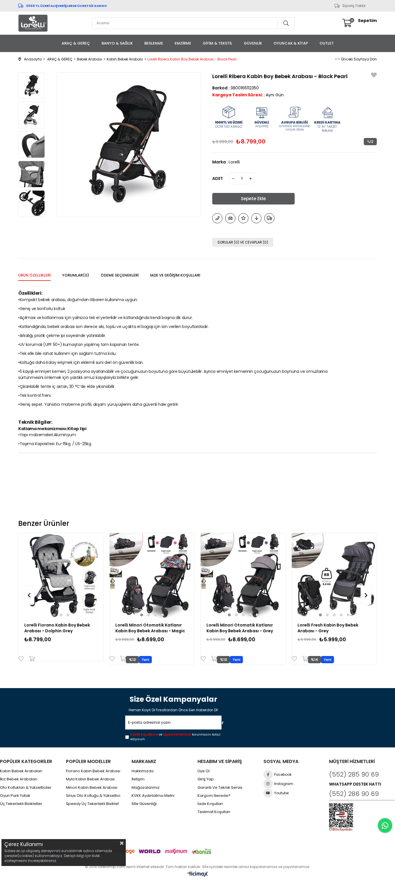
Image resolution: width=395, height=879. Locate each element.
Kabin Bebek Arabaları (21, 771)
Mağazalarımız (146, 787)
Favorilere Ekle (22, 658)
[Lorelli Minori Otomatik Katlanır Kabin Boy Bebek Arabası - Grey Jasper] (243, 575)
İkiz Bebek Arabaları (18, 779)
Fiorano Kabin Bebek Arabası (93, 771)
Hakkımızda (143, 771)
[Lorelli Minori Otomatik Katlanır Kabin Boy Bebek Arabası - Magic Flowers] (152, 575)
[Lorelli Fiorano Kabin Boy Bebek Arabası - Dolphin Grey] (61, 575)
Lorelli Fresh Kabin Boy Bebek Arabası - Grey (328, 628)
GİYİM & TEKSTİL (217, 43)
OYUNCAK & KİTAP (291, 43)
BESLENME (153, 43)
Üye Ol (204, 771)
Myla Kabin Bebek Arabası (90, 779)
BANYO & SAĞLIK (117, 43)
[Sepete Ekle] (30, 658)
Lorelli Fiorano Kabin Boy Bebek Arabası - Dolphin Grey (57, 628)
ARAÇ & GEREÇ (76, 43)
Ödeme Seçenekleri (120, 275)
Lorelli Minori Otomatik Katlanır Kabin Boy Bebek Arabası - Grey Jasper (239, 628)
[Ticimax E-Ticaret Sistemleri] (197, 874)
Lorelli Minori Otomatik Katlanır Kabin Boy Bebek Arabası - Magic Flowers (150, 628)
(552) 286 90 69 (354, 793)
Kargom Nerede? (214, 795)
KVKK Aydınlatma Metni (153, 795)
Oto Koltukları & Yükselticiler (25, 787)
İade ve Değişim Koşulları (175, 275)
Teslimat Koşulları (214, 811)
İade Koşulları (210, 803)
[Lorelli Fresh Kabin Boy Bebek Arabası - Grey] (334, 575)
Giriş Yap (206, 779)
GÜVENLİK (253, 43)
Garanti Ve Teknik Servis (220, 787)
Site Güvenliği (144, 803)
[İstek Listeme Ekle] (230, 218)
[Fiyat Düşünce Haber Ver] (256, 218)
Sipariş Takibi (354, 6)
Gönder (213, 722)
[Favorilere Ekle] (374, 75)
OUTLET (327, 43)
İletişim (138, 779)
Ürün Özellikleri (34, 275)
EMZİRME (183, 43)
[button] (54, 615)
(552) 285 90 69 (354, 774)
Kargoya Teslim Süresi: (237, 95)
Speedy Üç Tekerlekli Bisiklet (92, 803)
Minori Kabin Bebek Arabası (91, 787)
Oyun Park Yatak (15, 795)
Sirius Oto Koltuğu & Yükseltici (93, 795)
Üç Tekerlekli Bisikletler (21, 803)
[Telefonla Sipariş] (217, 218)
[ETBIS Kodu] (341, 817)
